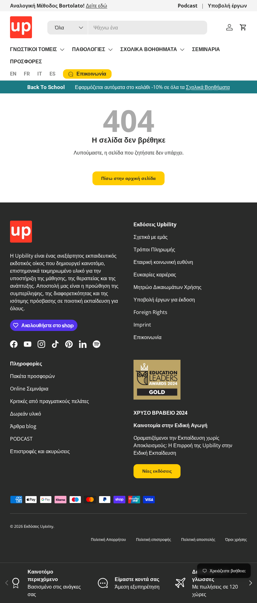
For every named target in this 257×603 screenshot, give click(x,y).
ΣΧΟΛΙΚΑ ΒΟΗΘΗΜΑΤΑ (148, 49)
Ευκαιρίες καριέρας (155, 274)
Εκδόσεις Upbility (38, 526)
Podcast (187, 5)
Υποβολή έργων (227, 5)
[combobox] (127, 27)
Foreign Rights (150, 312)
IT (39, 74)
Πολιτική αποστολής (198, 539)
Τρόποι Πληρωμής (154, 249)
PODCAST (21, 438)
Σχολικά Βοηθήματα (208, 87)
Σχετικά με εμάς (151, 236)
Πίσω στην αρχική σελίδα (128, 178)
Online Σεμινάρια (29, 388)
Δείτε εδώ (96, 5)
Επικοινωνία (147, 337)
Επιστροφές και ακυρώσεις (40, 451)
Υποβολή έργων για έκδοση (164, 299)
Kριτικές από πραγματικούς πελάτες (49, 401)
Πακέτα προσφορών (32, 376)
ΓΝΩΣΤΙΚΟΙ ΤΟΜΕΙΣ (33, 49)
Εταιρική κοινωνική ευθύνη (163, 262)
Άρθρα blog (23, 426)
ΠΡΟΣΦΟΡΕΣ (26, 62)
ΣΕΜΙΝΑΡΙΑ (206, 49)
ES (52, 74)
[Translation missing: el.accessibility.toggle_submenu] (62, 49)
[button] (243, 27)
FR (27, 74)
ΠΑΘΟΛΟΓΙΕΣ (88, 49)
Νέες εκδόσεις (157, 471)
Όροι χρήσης (236, 539)
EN (13, 74)
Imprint (142, 324)
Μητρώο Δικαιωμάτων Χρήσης (168, 287)
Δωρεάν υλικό (25, 413)
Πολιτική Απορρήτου (108, 539)
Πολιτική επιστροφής (153, 539)
